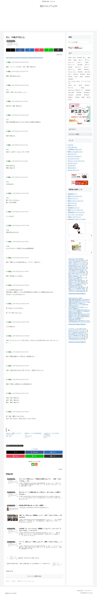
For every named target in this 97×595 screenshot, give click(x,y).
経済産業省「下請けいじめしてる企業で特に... (77, 283)
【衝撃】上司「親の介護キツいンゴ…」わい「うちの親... (79, 302)
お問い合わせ (80, 590)
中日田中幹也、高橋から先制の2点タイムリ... (77, 280)
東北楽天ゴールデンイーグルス (77, 219)
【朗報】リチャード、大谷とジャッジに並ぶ (77, 289)
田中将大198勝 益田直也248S (75, 285)
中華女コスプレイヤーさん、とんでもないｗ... (77, 331)
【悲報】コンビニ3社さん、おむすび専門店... (77, 268)
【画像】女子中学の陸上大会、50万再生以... (77, 338)
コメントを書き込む (34, 576)
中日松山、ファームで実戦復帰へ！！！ (76, 284)
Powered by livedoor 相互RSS (77, 293)
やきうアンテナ (72, 154)
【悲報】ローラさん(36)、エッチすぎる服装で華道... (79, 304)
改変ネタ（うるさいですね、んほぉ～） (15, 445)
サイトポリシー (88, 590)
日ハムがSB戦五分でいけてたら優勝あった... (77, 270)
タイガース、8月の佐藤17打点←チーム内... (77, 261)
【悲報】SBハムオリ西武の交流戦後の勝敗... (77, 291)
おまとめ (70, 145)
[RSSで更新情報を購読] (36, 464)
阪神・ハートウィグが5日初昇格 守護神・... (77, 288)
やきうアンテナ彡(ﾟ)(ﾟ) (74, 156)
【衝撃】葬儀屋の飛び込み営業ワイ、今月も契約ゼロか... (79, 299)
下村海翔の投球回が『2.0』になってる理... (77, 265)
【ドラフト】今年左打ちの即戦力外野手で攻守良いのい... (79, 309)
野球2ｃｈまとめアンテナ (75, 152)
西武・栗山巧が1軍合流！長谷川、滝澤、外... (77, 266)
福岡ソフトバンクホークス (75, 210)
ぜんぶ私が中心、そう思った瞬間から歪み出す (77, 328)
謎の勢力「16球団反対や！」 (74, 276)
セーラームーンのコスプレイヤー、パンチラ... (77, 330)
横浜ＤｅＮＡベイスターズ (75, 201)
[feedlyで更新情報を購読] (32, 464)
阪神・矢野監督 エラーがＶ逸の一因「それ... (77, 334)
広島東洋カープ (72, 194)
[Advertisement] (48, 21)
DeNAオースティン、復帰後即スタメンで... (77, 277)
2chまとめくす (72, 168)
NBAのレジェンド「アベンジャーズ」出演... (77, 274)
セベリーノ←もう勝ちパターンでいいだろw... (77, 264)
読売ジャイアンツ (73, 198)
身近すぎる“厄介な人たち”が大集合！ (76, 298)
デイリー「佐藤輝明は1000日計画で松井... (77, 332)
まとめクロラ (71, 165)
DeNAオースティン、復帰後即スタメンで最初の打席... (79, 311)
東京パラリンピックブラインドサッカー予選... (77, 336)
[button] (58, 50)
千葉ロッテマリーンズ (74, 217)
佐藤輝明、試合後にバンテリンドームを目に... (77, 262)
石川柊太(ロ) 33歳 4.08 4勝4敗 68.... (75, 312)
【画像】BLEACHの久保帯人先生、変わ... (77, 269)
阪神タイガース (72, 205)
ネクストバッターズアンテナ (76, 161)
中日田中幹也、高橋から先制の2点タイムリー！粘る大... (79, 313)
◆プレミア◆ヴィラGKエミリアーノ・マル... (77, 273)
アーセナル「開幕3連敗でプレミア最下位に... (77, 335)
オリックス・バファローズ (75, 214)
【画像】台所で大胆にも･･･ (74, 306)
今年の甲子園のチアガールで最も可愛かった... (77, 260)
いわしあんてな (72, 147)
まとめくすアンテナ (73, 170)
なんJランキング (72, 163)
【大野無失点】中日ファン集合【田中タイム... (77, 287)
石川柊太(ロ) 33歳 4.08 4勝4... (74, 278)
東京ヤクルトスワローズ (75, 196)
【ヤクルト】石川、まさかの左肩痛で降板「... (77, 272)
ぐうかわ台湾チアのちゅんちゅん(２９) (76, 339)
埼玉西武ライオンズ (73, 208)
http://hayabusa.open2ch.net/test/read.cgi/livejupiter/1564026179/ (24, 57)
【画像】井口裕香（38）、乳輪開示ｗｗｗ (77, 303)
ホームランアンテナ (73, 158)
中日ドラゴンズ (72, 203)
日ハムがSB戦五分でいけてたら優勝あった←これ (78, 307)
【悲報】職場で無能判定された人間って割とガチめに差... (79, 321)
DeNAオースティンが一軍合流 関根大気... (77, 281)
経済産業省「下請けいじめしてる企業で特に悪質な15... (79, 316)
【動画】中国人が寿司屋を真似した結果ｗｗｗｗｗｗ (79, 300)
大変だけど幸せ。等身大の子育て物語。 (76, 258)
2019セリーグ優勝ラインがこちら (13, 433)
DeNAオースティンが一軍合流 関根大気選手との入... (79, 315)
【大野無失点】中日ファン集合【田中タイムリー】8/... (79, 320)
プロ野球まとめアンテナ (75, 149)
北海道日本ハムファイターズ (76, 212)
